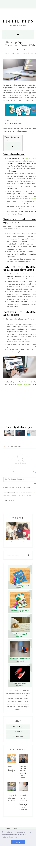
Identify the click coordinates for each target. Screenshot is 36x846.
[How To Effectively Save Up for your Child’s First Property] (23, 759)
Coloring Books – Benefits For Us (11, 769)
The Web (18, 446)
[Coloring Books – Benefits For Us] (11, 759)
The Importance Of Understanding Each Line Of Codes (21, 426)
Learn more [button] (13, 837)
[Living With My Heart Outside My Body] (12, 787)
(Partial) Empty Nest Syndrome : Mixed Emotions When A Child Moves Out (23, 802)
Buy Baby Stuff (18, 736)
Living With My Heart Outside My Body (11, 798)
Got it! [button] (18, 842)
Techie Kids (18, 21)
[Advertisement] (18, 406)
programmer (29, 158)
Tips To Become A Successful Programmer (10, 428)
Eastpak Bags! (18, 726)
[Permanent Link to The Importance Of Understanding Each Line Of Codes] (20, 435)
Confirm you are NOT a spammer (17, 487)
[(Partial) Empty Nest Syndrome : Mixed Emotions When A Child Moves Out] (23, 787)
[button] (18, 4)
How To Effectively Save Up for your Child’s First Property (23, 772)
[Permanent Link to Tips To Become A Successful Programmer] (9, 435)
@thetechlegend (23, 384)
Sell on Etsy (18, 731)
